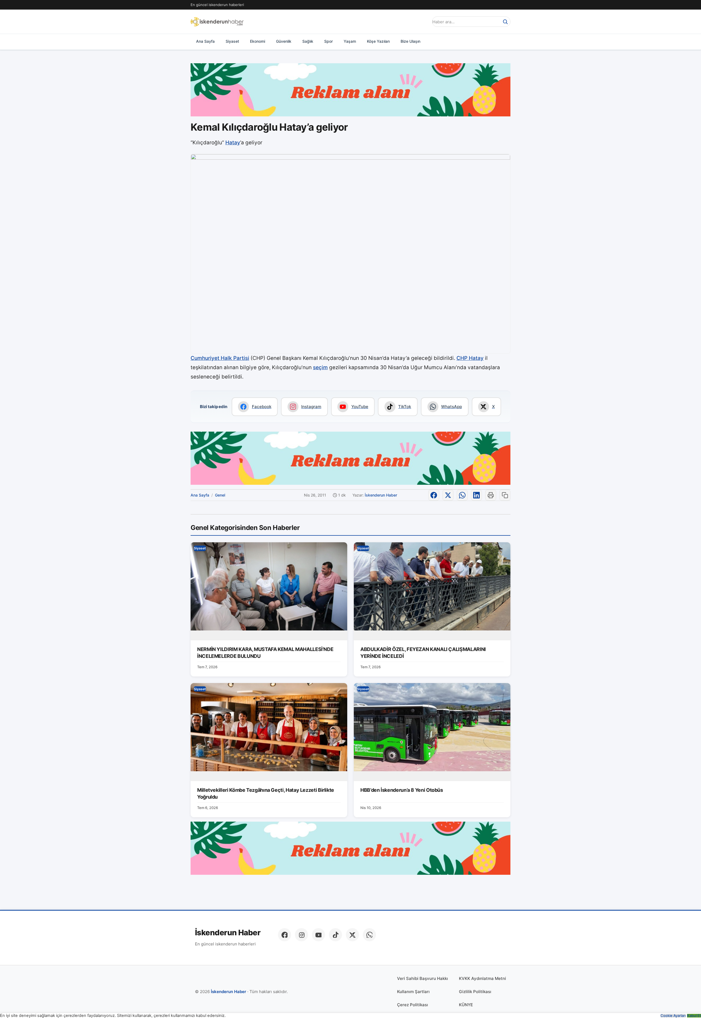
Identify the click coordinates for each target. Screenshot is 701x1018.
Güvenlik (283, 41)
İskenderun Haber (381, 495)
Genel (220, 495)
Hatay (232, 142)
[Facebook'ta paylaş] (433, 495)
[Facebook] (284, 934)
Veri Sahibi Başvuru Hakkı (422, 978)
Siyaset (232, 41)
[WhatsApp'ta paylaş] (462, 495)
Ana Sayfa (205, 41)
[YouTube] (318, 934)
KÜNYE (466, 1004)
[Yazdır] (490, 495)
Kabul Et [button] (694, 1015)
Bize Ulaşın (410, 41)
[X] (352, 934)
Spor (328, 41)
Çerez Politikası (412, 1004)
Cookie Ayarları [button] (673, 1015)
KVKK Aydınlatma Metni (482, 978)
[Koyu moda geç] (423, 22)
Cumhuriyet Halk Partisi (220, 358)
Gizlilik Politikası (475, 991)
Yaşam (350, 41)
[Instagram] (301, 934)
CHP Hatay (470, 358)
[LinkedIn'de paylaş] (476, 495)
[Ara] (505, 22)
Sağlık (307, 41)
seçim (320, 367)
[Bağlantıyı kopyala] (504, 495)
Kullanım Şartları (413, 991)
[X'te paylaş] (448, 495)
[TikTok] (335, 934)
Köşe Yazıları (378, 41)
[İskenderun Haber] (217, 21)
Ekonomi (257, 41)
